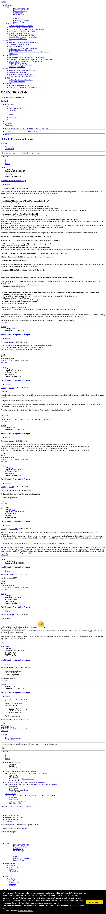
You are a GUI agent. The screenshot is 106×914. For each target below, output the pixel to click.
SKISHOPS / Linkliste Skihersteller (21, 80)
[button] (7, 164)
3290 (13, 329)
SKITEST (12, 878)
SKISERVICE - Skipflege (39, 773)
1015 (13, 510)
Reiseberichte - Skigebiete (17, 72)
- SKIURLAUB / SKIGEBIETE (22, 76)
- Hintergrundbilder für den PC (23, 74)
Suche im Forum (18, 22)
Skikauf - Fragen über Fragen (17, 139)
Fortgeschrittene (14, 867)
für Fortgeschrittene (21, 27)
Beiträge (20, 11)
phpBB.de (23, 828)
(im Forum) (17, 82)
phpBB (11, 825)
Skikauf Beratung (10, 794)
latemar (3, 327)
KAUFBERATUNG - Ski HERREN (46, 784)
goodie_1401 (5, 508)
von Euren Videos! (22, 31)
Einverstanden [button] (94, 902)
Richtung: (46, 744)
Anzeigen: (6, 744)
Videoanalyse (13, 871)
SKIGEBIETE (10, 69)
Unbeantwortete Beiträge (21, 858)
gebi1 (24, 801)
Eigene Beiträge (18, 851)
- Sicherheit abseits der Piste (21, 35)
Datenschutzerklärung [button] (26, 911)
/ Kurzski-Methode (21, 26)
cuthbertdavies (12, 784)
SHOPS (7, 78)
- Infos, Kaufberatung (20, 65)
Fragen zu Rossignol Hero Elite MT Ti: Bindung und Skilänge (25, 782)
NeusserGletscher (28, 779)
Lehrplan (12, 869)
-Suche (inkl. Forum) (19, 85)
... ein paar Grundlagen (19, 33)
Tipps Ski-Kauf (14, 882)
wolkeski (25, 790)
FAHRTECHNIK (11, 24)
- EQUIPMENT (17, 67)
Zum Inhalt (4, 101)
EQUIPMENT (10, 55)
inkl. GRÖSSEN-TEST (25, 61)
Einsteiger (12, 865)
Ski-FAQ (12, 880)
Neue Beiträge (18, 849)
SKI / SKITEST (10, 41)
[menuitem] (17, 108)
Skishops (12, 886)
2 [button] (5, 162)
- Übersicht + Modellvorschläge (23, 48)
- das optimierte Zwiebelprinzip (26, 57)
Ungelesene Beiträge (20, 847)
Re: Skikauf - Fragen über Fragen (15, 334)
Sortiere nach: (24, 744)
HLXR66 (11, 795)
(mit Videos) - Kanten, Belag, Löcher (31, 59)
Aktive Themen (18, 856)
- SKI (13, 54)
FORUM (8, 7)
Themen (18, 18)
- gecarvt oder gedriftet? (23, 37)
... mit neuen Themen (19, 44)
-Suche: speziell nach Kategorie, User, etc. (25, 87)
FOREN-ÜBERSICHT (21, 9)
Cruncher (11, 773)
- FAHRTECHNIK (18, 39)
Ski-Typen (12, 884)
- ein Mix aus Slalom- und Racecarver (29, 52)
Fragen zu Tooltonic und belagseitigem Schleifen (21, 771)
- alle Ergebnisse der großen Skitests (24, 42)
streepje (3, 167)
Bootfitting (17, 63)
